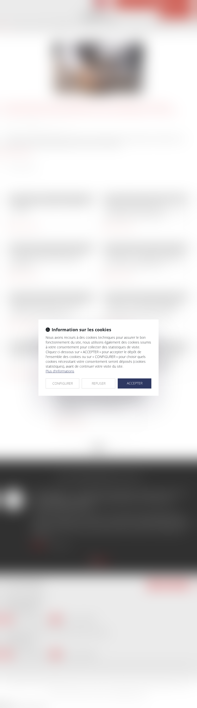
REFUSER (98, 383)
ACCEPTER (134, 383)
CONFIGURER (62, 383)
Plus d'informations (60, 371)
